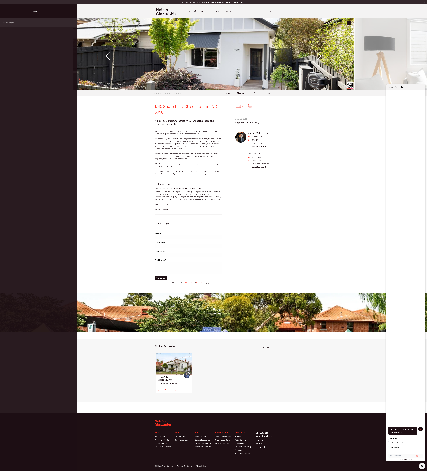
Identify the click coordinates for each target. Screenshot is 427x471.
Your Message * (160, 260)
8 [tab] (170, 93)
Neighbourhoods (265, 436)
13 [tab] (181, 93)
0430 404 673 (257, 157)
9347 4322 (255, 140)
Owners (260, 439)
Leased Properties (202, 440)
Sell (195, 11)
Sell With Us (180, 436)
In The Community (243, 446)
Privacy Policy (189, 283)
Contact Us (160, 278)
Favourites (261, 447)
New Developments (163, 446)
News (259, 443)
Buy (188, 11)
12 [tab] (178, 93)
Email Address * (160, 242)
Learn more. (239, 2)
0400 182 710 (257, 137)
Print (256, 93)
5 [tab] (163, 93)
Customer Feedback (243, 453)
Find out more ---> (213, 313)
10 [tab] (174, 93)
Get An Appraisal (10, 23)
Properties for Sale (162, 440)
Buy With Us (160, 436)
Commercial (214, 11)
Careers (238, 450)
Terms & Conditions (184, 466)
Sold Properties (181, 440)
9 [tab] (172, 93)
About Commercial (223, 436)
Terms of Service (200, 283)
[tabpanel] (213, 54)
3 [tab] (158, 93)
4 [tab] (161, 93)
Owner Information (203, 443)
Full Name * (159, 233)
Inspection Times (162, 443)
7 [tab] (167, 93)
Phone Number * (160, 251)
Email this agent (259, 146)
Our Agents (262, 432)
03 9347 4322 (257, 160)
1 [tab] (154, 93)
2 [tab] (156, 93)
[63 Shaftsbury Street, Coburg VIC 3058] (174, 373)
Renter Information (203, 446)
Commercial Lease (222, 443)
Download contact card (261, 143)
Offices (238, 436)
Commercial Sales (222, 440)
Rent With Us (200, 436)
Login (268, 11)
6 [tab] (165, 93)
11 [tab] (176, 93)
